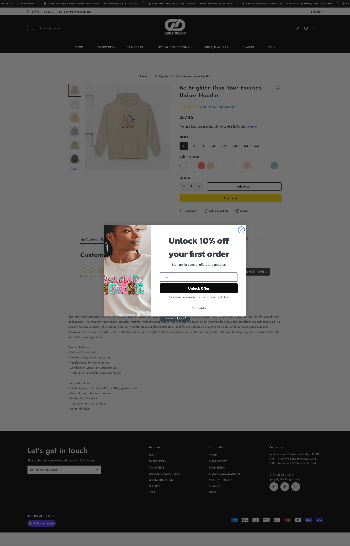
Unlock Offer (198, 288)
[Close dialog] (241, 230)
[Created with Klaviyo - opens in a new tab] (175, 318)
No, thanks (199, 308)
